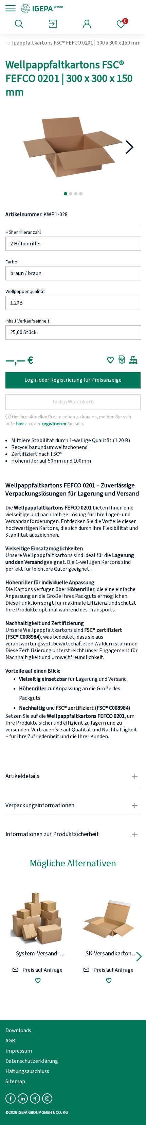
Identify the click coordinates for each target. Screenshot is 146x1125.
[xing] (35, 1098)
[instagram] (47, 1098)
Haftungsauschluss (27, 1071)
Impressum (18, 1051)
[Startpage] (65, 8)
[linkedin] (23, 1098)
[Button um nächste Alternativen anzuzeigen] (139, 958)
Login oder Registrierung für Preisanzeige (73, 380)
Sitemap (15, 1081)
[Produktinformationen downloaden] (121, 359)
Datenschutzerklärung (31, 1061)
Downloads (18, 1030)
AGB (10, 1040)
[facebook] (10, 1098)
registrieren (54, 423)
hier (20, 423)
